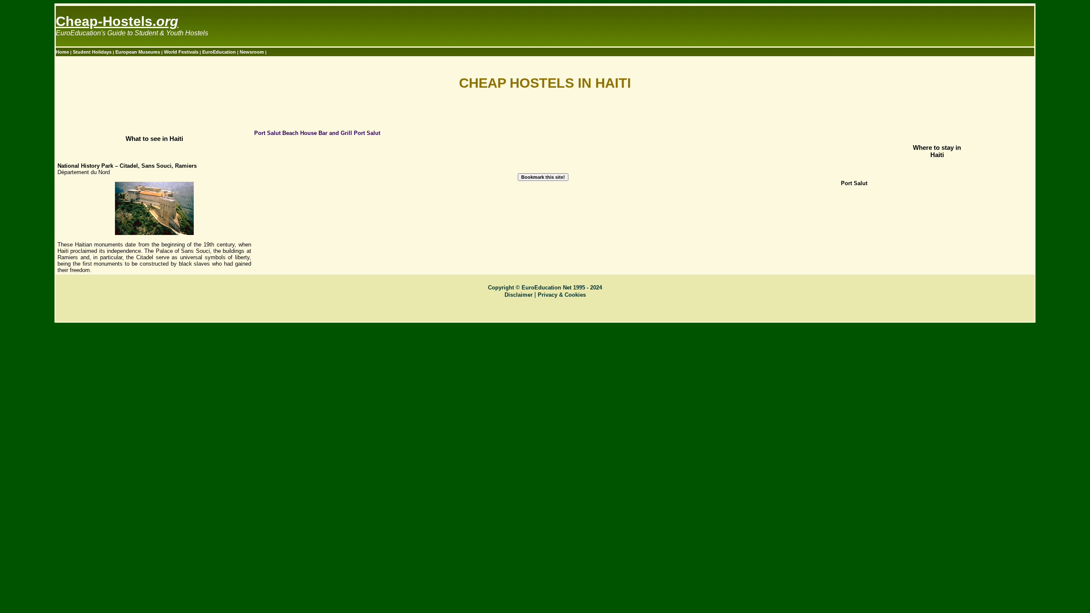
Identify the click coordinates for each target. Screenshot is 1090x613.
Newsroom (252, 51)
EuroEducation (219, 51)
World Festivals (182, 51)
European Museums (138, 51)
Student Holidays (93, 51)
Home (63, 51)
